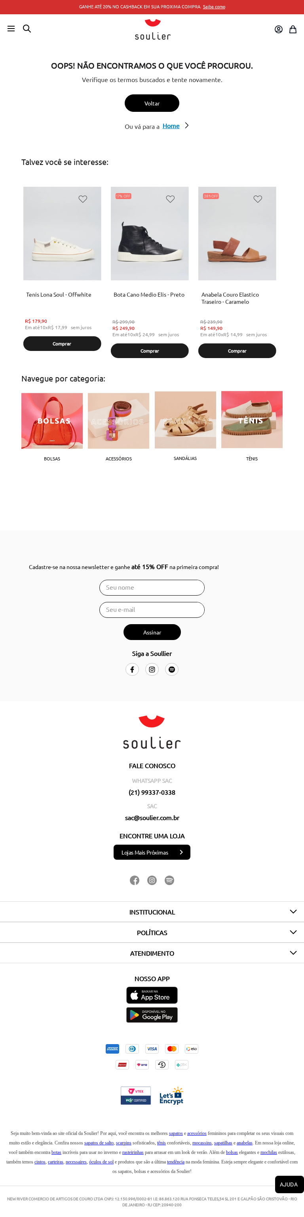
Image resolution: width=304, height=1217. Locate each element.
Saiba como (214, 6)
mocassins (202, 1143)
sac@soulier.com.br (152, 817)
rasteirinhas (133, 1152)
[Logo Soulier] (153, 29)
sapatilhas (223, 1143)
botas (56, 1152)
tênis (161, 1143)
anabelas (245, 1143)
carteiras (55, 1162)
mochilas (268, 1152)
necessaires (76, 1162)
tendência (175, 1162)
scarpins (123, 1143)
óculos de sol (101, 1162)
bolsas (232, 1152)
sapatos (176, 1133)
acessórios (197, 1133)
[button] (11, 29)
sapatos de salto (99, 1143)
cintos (40, 1162)
